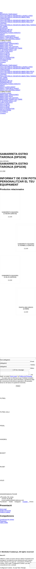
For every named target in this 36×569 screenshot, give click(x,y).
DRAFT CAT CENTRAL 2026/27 (10, 39)
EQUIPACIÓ (4, 28)
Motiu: (32, 368)
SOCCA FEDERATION (7, 57)
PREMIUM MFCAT (6, 31)
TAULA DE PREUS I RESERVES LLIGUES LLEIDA (16, 15)
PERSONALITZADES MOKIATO (10, 32)
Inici (1, 12)
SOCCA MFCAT (5, 54)
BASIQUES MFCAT (6, 29)
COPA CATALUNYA (6, 51)
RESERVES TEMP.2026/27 (8, 14)
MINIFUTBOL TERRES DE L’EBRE (11, 48)
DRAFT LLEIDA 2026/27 (7, 36)
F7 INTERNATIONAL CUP (8, 50)
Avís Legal (13, 376)
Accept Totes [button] (16, 567)
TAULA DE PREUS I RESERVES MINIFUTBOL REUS (17, 20)
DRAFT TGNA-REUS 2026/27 (9, 37)
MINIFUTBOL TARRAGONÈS (9, 43)
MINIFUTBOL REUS (6, 45)
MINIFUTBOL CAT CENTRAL (9, 46)
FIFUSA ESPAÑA (5, 59)
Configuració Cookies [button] (6, 567)
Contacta (3, 62)
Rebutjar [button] (23, 567)
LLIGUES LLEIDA (5, 42)
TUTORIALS (4, 60)
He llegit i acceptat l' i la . (16, 375)
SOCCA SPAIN (5, 53)
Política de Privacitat (25, 376)
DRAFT (2, 34)
